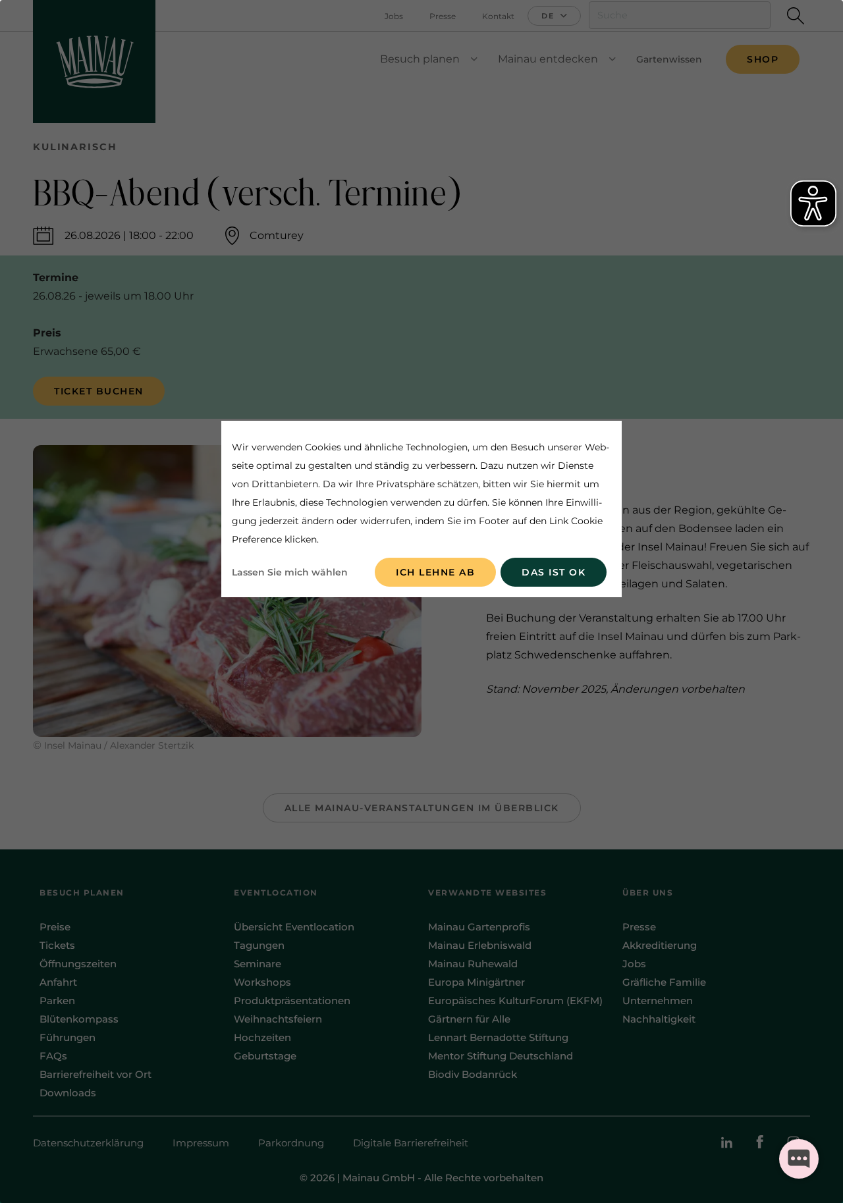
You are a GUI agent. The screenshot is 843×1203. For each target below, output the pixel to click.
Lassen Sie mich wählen (290, 572)
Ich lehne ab (435, 572)
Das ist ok (553, 572)
